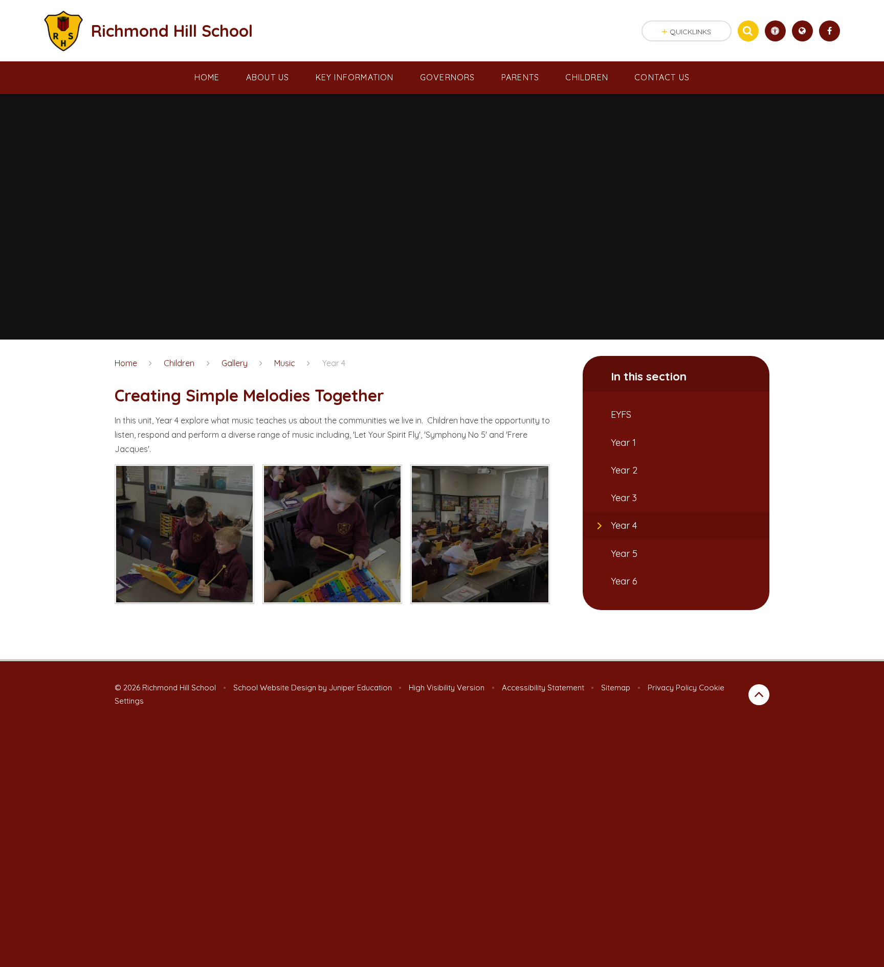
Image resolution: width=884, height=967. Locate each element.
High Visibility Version (446, 687)
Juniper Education (360, 687)
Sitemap (615, 687)
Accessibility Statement (543, 687)
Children (179, 363)
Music (284, 363)
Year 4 (333, 363)
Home (126, 363)
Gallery (235, 363)
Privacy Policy (672, 687)
